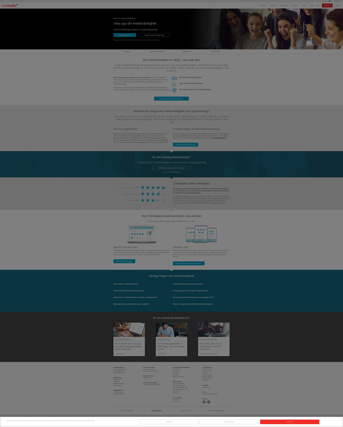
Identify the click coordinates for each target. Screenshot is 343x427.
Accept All (290, 422)
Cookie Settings (229, 422)
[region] (171, 422)
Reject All (169, 422)
